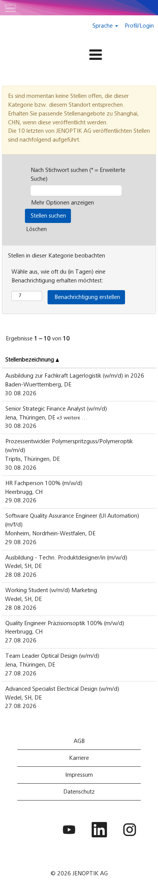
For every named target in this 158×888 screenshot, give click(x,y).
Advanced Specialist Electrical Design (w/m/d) (62, 689)
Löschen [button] (36, 229)
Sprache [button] (103, 26)
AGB (79, 741)
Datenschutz (79, 792)
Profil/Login (139, 26)
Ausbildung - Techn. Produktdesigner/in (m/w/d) (66, 558)
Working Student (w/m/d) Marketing (51, 590)
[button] (79, 55)
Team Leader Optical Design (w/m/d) (52, 656)
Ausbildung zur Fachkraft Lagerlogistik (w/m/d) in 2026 (74, 376)
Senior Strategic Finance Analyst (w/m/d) (56, 409)
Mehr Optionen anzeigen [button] (62, 203)
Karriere (79, 758)
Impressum (79, 775)
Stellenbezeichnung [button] (30, 360)
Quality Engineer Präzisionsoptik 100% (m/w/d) (64, 623)
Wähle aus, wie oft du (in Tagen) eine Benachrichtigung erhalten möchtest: (58, 276)
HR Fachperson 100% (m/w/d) (43, 483)
